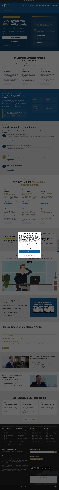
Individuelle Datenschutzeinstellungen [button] (29, 255)
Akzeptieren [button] (29, 251)
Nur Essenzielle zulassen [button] (29, 253)
